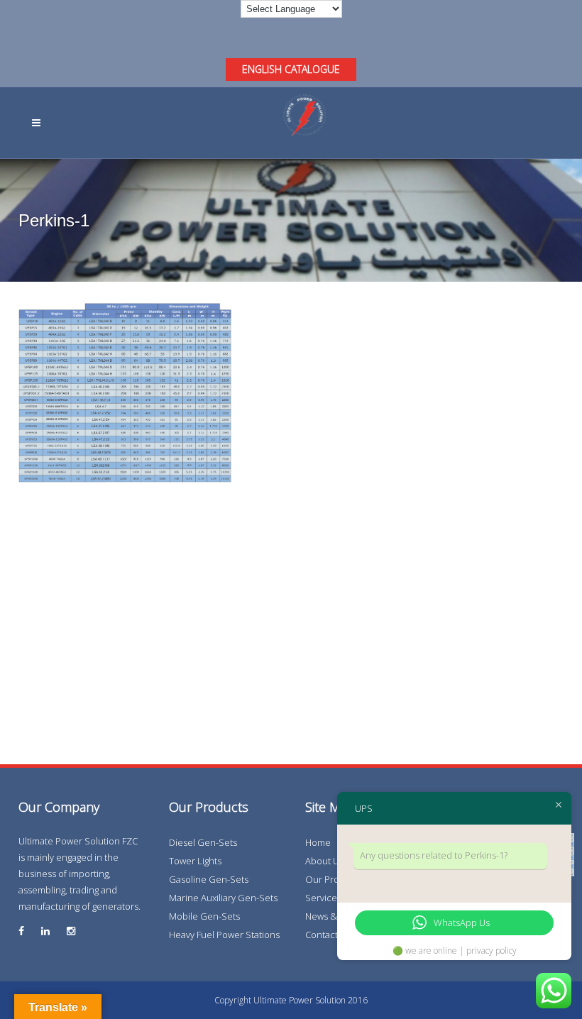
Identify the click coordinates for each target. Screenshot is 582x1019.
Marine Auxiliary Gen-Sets (223, 897)
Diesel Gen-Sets (203, 842)
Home (318, 842)
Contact (321, 934)
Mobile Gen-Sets (204, 916)
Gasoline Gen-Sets (208, 879)
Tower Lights (195, 860)
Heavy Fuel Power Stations (224, 934)
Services (323, 897)
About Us (324, 860)
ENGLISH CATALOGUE (291, 69)
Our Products (334, 879)
